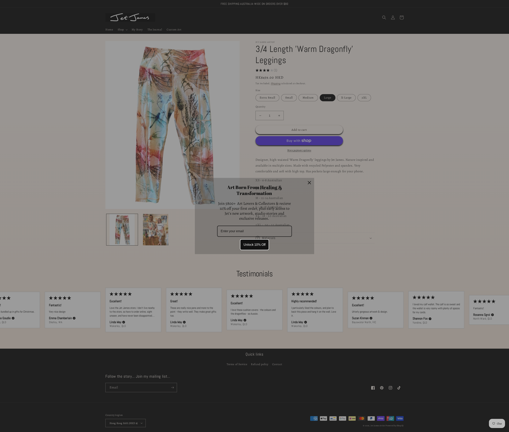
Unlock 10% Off (254, 244)
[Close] (309, 182)
